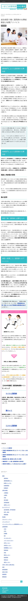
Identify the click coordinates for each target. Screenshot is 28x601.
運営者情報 (4, 588)
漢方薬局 (6, 500)
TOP (11, 14)
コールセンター (7, 538)
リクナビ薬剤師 (11, 425)
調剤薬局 (4, 576)
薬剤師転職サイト (8, 480)
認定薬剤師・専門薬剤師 (9, 509)
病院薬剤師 (3, 25)
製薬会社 (6, 559)
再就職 (3, 517)
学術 (5, 552)
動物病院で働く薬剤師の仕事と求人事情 (12, 459)
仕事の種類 (4, 490)
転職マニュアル (7, 483)
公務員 (5, 495)
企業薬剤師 (4, 526)
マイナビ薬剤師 (11, 393)
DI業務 (5, 533)
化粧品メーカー (7, 545)
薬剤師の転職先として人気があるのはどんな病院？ (15, 463)
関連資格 (6, 514)
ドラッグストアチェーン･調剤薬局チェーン (12, 524)
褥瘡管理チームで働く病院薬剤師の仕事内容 (13, 461)
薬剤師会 (6, 478)
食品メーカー (7, 562)
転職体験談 (6, 485)
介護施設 (6, 492)
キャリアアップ (6, 507)
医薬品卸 (6, 550)
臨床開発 (6, 557)
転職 (3, 476)
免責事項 (4, 591)
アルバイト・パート (7, 519)
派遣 (3, 567)
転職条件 (6, 488)
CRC (5, 531)
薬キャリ (9, 410)
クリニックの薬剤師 (7, 448)
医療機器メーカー (8, 547)
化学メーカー (7, 543)
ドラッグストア (6, 521)
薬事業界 (4, 574)
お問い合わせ (5, 590)
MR (5, 535)
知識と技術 (4, 572)
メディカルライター (8, 540)
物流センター (7, 555)
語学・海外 (6, 512)
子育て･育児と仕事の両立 (8, 564)
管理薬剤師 (6, 502)
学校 (5, 497)
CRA (5, 529)
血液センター (7, 504)
